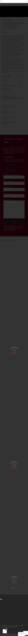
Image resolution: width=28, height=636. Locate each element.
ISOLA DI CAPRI (14, 463)
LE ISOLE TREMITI (14, 348)
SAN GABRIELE (14, 577)
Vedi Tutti (13, 587)
